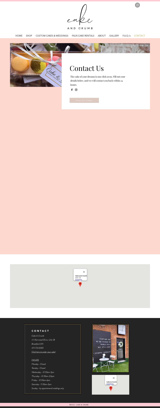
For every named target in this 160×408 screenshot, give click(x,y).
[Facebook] (71, 89)
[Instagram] (137, 5)
